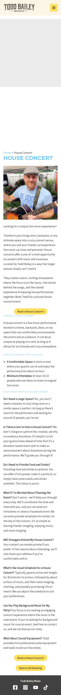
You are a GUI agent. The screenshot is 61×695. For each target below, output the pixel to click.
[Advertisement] (30, 55)
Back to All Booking (30, 668)
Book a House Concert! (30, 311)
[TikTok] (45, 687)
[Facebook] (15, 687)
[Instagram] (25, 687)
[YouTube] (35, 687)
